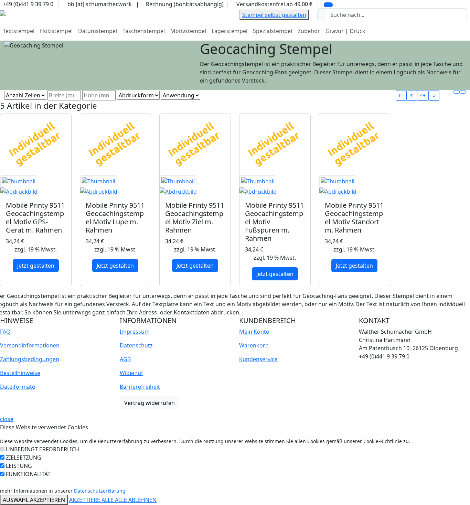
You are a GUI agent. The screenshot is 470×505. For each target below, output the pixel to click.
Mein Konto (254, 331)
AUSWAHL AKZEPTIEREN (34, 500)
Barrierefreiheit (140, 386)
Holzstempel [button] (56, 31)
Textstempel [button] (18, 31)
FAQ (5, 331)
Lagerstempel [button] (229, 31)
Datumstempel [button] (97, 31)
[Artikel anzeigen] (35, 185)
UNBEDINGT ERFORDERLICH (42, 449)
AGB (125, 359)
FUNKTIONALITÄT (28, 474)
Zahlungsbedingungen (29, 359)
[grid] (456, 92)
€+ (423, 95)
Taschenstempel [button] (143, 31)
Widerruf (131, 373)
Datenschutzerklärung (100, 490)
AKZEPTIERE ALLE (92, 500)
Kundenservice (258, 359)
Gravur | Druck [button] (345, 31)
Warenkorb (254, 345)
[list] (463, 92)
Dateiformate (17, 386)
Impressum (135, 331)
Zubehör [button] (309, 31)
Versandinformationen (30, 345)
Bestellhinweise (20, 373)
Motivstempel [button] (188, 31)
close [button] (6, 419)
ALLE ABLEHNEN (136, 500)
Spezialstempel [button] (272, 31)
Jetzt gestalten (35, 265)
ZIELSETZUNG (23, 457)
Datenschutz (136, 345)
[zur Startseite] (3, 12)
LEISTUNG (19, 466)
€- (401, 95)
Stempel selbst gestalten (274, 15)
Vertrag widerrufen (149, 403)
